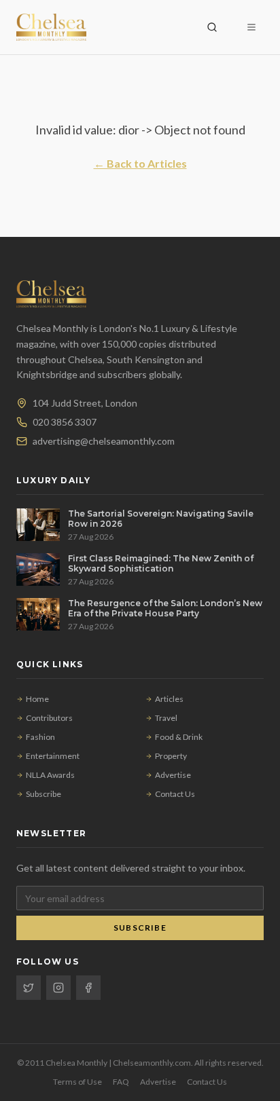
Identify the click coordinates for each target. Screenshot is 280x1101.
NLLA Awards (50, 775)
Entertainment (53, 756)
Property (171, 756)
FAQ (121, 1082)
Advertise (173, 775)
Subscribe (43, 794)
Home (37, 699)
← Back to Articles (140, 163)
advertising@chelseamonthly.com (104, 441)
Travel (166, 718)
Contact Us (175, 794)
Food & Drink (179, 737)
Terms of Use (77, 1082)
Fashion (40, 737)
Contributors (49, 718)
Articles (169, 699)
